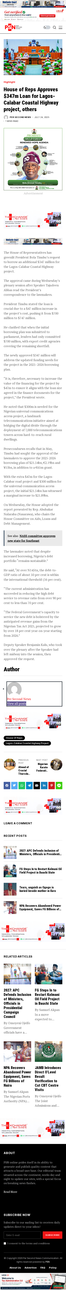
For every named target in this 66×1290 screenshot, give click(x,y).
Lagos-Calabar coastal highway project (27, 743)
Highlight (9, 82)
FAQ (42, 1267)
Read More (10, 1192)
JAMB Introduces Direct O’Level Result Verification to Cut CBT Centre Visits (48, 1079)
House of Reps (14, 737)
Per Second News (20, 117)
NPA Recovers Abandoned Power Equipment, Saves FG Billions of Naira (40, 909)
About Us (15, 1267)
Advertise (31, 1267)
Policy (52, 1267)
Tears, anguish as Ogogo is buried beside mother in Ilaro (37, 889)
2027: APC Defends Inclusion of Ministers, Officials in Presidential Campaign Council (40, 854)
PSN (47, 1261)
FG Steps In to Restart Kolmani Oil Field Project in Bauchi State (40, 870)
